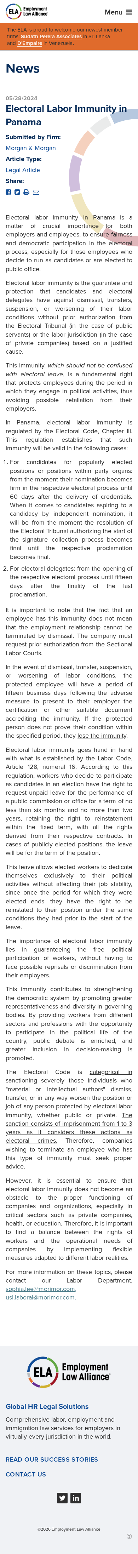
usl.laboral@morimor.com (40, 1297)
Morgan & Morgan (31, 148)
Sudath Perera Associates (51, 36)
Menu (114, 12)
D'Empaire (29, 43)
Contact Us (26, 1474)
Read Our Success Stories (52, 1459)
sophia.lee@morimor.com (40, 1289)
